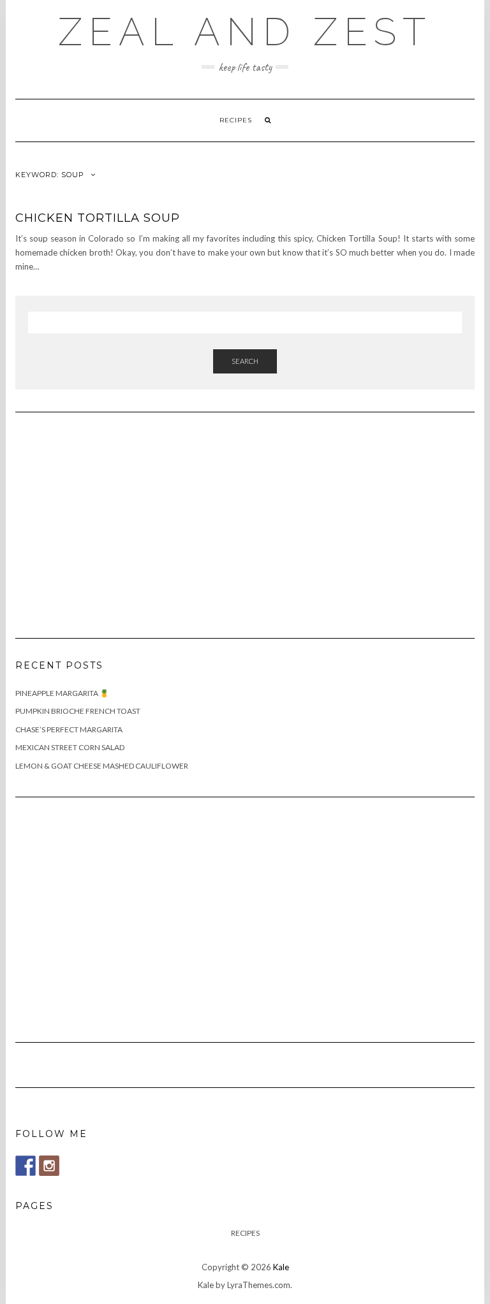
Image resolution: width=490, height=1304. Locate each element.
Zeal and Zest (245, 32)
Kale (281, 1267)
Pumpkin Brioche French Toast (77, 711)
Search (245, 361)
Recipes (235, 120)
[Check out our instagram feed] (49, 1165)
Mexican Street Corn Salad (69, 747)
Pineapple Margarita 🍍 (62, 693)
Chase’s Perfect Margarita (68, 729)
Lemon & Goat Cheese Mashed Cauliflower (101, 766)
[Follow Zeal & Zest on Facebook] (25, 1165)
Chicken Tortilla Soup (97, 218)
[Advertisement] (111, 517)
